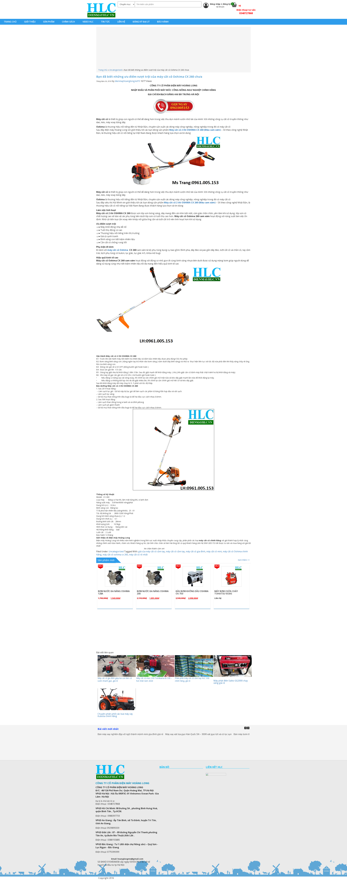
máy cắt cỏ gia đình (195, 551)
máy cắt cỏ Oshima (118, 249)
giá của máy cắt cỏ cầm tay (151, 551)
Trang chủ (102, 70)
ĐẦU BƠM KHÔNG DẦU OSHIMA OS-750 (153, 592)
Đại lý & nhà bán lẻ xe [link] (105, 801)
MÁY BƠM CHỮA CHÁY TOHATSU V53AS (187, 592)
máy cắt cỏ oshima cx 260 (115, 554)
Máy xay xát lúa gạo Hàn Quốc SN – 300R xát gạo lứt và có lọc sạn (198, 734)
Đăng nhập (215, 4)
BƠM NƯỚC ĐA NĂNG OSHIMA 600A (230, 592)
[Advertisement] (173, 48)
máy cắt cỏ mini (214, 551)
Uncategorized (115, 70)
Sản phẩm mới (106, 560)
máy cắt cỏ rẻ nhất (138, 554)
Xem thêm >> (244, 560)
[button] (248, 728)
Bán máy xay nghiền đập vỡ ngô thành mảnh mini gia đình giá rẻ (130, 734)
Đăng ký (227, 4)
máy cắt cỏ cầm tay (175, 551)
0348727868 (246, 13)
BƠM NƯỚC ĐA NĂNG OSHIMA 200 (114, 592)
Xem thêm (116, 583)
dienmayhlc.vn (101, 10)
